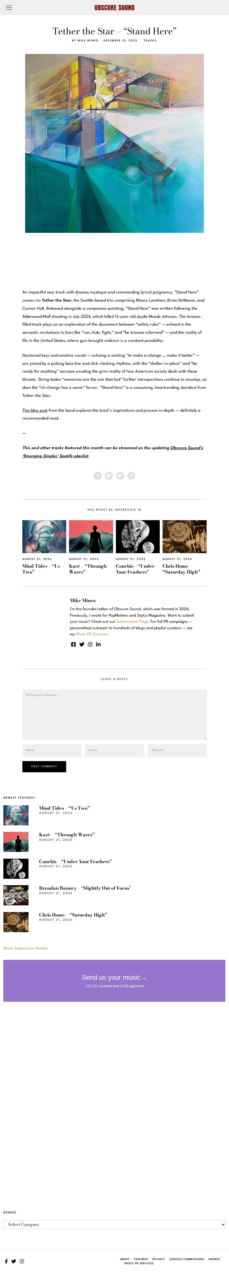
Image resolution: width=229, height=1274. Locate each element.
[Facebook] (98, 476)
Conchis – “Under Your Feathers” (135, 569)
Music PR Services (139, 1263)
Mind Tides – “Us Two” (41, 569)
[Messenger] (109, 476)
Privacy (158, 1259)
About (125, 1259)
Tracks (150, 40)
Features (141, 1259)
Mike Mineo (88, 40)
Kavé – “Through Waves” (88, 569)
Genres (214, 1259)
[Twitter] (120, 476)
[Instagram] (90, 644)
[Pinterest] (131, 476)
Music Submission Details (25, 948)
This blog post (34, 411)
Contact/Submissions (187, 1259)
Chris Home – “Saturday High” (181, 569)
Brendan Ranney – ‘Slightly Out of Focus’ (85, 888)
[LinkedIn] (98, 644)
